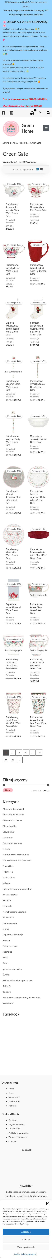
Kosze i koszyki (10, 894)
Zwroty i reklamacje (17, 1137)
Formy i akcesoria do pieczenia (17, 860)
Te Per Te (7, 986)
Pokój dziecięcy (10, 946)
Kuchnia (7, 900)
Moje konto (14, 1101)
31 (13, 760)
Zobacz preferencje (26, 1247)
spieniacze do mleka (12, 969)
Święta (6, 974)
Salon (5, 963)
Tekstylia (7, 991)
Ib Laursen (8, 871)
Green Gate (8, 866)
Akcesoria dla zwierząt (13, 808)
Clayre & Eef (8, 831)
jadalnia (6, 883)
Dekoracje (7, 837)
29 (39, 752)
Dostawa (12, 1120)
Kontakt (12, 1105)
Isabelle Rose (9, 877)
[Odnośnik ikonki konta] (40, 113)
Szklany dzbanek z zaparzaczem (17, 980)
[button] (47, 1203)
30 (6, 760)
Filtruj (7, 790)
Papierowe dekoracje (13, 934)
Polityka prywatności (28, 1254)
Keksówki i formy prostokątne (17, 888)
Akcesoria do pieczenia (13, 814)
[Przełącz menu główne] (46, 128)
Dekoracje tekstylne (12, 843)
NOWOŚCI (8, 917)
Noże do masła (10, 923)
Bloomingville (9, 826)
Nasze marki (14, 1097)
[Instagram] (11, 113)
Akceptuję (26, 1231)
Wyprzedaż (8, 1003)
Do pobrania (14, 1128)
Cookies (17, 1254)
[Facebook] (4, 113)
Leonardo (7, 906)
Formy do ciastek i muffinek (16, 854)
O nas (11, 1093)
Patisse (6, 940)
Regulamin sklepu (16, 1124)
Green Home (28, 128)
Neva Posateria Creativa (14, 911)
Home (11, 1088)
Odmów (26, 1239)
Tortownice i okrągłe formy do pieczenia (21, 997)
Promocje (7, 951)
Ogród (6, 928)
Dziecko (6, 849)
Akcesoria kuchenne (12, 820)
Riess (5, 957)
